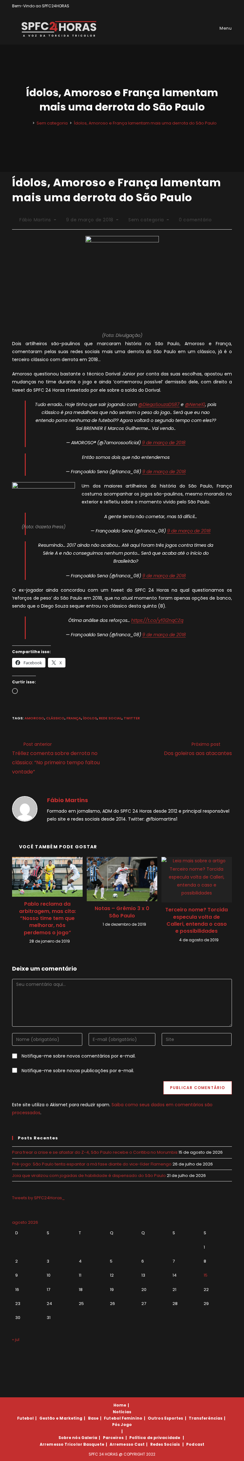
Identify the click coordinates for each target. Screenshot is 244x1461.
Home (119, 1405)
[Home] (28, 123)
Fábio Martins (35, 220)
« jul (15, 1339)
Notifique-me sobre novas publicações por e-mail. (78, 1070)
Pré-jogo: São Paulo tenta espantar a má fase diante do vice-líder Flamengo (92, 1164)
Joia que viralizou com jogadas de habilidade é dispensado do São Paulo (89, 1175)
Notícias (122, 1412)
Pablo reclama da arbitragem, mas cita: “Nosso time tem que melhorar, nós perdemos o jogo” (47, 918)
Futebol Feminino (123, 1418)
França (73, 718)
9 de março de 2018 (164, 442)
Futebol (25, 1418)
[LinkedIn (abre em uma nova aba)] (229, 6)
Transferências (205, 1418)
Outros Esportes (165, 1418)
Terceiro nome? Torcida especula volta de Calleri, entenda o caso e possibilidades (196, 920)
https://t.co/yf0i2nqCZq (157, 620)
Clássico (55, 718)
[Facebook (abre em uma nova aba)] (215, 6)
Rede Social (110, 718)
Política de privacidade (154, 1437)
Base (93, 1418)
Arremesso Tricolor (61, 1444)
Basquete (93, 1444)
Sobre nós (69, 1437)
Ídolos (90, 718)
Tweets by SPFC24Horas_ (38, 1198)
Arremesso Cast (127, 1444)
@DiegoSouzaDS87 (159, 404)
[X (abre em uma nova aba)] (208, 6)
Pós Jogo (122, 1424)
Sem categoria (146, 220)
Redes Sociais (165, 1444)
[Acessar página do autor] (24, 808)
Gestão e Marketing (61, 1418)
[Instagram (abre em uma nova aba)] (223, 6)
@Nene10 (195, 404)
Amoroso (34, 718)
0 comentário (195, 220)
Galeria (89, 1437)
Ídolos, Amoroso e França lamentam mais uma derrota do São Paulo (145, 123)
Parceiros (113, 1437)
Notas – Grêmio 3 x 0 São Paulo (122, 912)
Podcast (195, 1444)
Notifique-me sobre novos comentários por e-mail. (79, 1056)
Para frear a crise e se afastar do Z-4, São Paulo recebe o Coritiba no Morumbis (95, 1152)
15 (205, 1275)
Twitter (132, 718)
